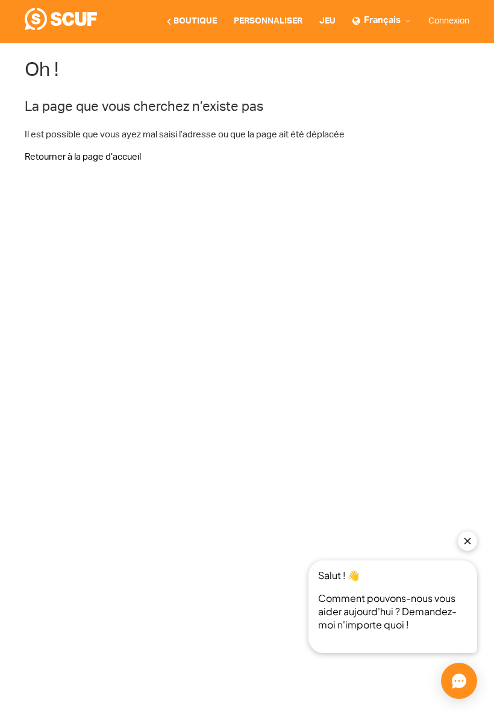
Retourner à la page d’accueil (83, 156)
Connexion (448, 21)
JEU (327, 21)
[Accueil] (61, 27)
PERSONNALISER (268, 21)
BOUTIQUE (195, 21)
